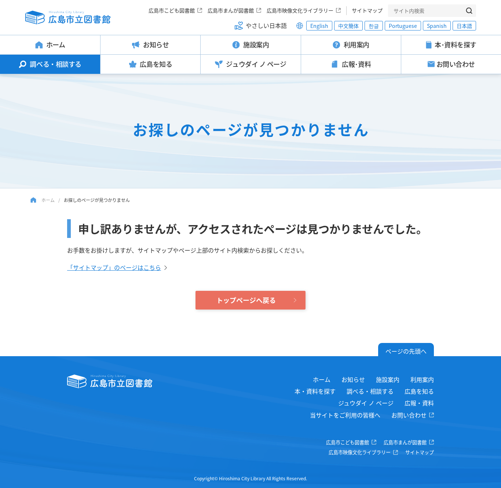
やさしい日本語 (266, 25)
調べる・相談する (370, 391)
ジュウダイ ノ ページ (366, 402)
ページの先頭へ (406, 351)
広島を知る (419, 391)
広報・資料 (419, 402)
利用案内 (422, 379)
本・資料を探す (315, 391)
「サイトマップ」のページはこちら (114, 267)
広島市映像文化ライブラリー (300, 10)
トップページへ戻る (246, 300)
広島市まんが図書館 (231, 10)
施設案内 (387, 379)
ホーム (48, 200)
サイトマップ (367, 10)
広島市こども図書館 (172, 10)
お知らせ (353, 379)
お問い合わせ (409, 415)
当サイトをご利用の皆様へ (345, 415)
